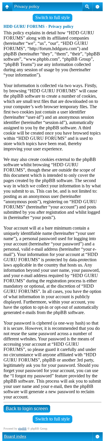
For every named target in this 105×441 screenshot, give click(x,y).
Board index (15, 436)
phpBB (22, 428)
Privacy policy (26, 6)
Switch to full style (52, 17)
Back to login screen (27, 408)
